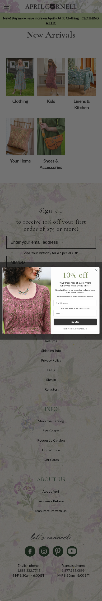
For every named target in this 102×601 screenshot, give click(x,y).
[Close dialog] (96, 270)
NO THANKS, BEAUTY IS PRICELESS (75, 329)
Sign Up (75, 322)
